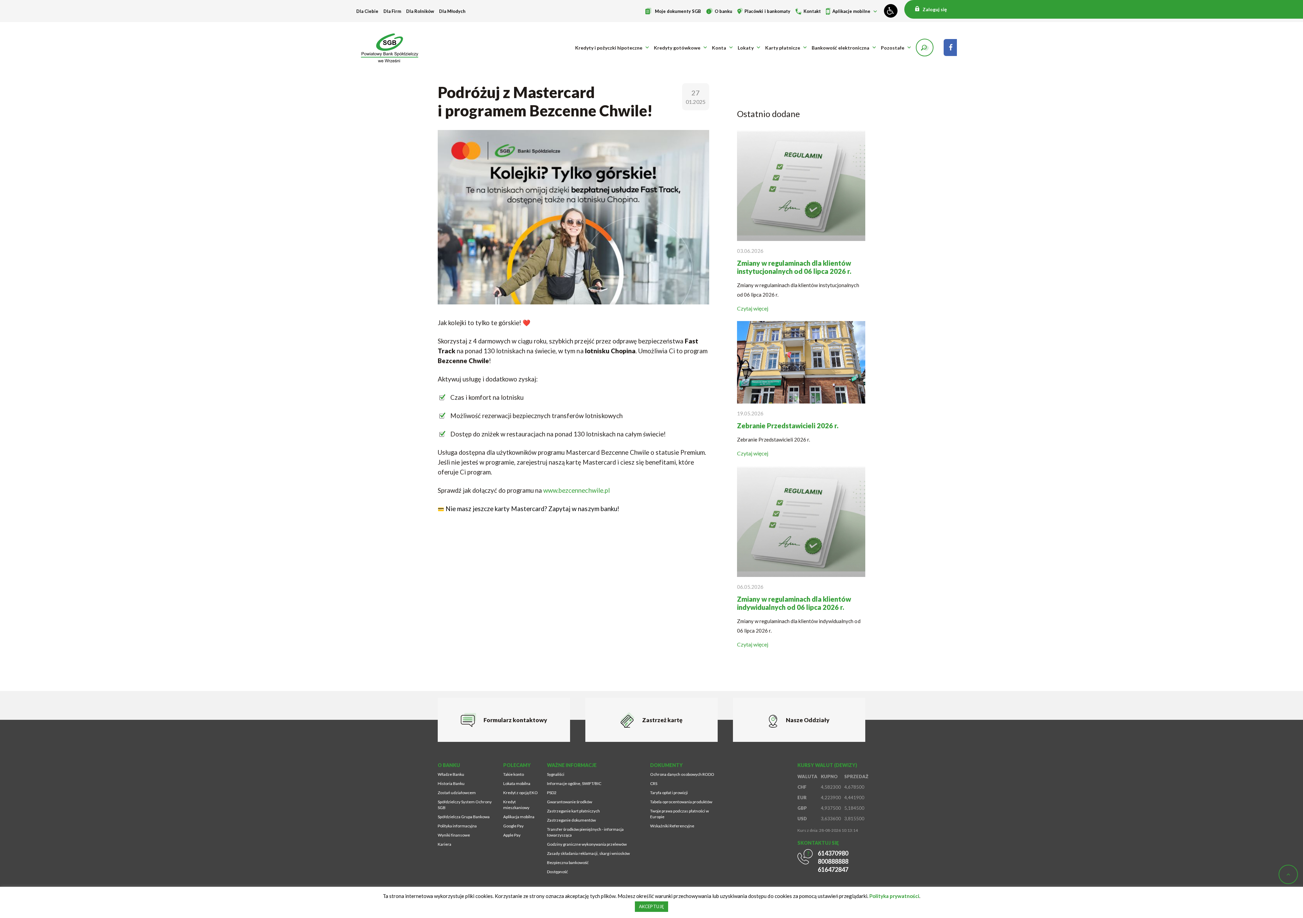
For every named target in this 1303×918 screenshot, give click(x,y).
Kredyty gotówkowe (677, 48)
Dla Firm (392, 11)
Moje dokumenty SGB (678, 11)
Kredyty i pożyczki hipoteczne (608, 48)
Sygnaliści (555, 774)
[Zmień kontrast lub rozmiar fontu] (891, 11)
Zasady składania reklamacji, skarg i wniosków (588, 853)
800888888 (833, 861)
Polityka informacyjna (457, 825)
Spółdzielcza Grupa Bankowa (464, 816)
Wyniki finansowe (454, 835)
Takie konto (513, 774)
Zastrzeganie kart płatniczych (573, 810)
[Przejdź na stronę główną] (392, 47)
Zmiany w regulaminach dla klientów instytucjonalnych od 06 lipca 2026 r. (794, 267)
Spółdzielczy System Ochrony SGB (465, 804)
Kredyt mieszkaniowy (516, 804)
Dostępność (557, 871)
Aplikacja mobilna (518, 816)
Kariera (444, 844)
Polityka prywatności (894, 896)
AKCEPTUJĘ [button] (651, 906)
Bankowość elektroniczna (840, 48)
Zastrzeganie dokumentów (571, 820)
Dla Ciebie (367, 11)
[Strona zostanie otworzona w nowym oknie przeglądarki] (950, 47)
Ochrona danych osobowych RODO (682, 774)
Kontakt (812, 11)
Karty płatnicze (782, 48)
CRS (653, 783)
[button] (924, 47)
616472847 (833, 869)
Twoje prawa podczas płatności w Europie (679, 813)
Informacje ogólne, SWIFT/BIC (574, 783)
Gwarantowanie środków (569, 801)
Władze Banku (451, 774)
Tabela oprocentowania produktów (681, 801)
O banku (723, 11)
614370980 (833, 853)
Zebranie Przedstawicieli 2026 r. (787, 425)
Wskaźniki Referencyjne (672, 825)
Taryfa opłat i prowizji (669, 792)
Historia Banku (451, 783)
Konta (719, 48)
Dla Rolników (420, 11)
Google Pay (513, 825)
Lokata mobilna (516, 783)
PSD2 (551, 792)
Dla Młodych (452, 11)
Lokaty (745, 48)
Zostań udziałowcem (457, 792)
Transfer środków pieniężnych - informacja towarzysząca (585, 832)
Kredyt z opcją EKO (520, 792)
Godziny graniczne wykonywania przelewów (587, 844)
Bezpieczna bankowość (568, 862)
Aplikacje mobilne (851, 11)
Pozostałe (892, 48)
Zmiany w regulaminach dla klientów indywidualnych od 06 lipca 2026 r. (794, 603)
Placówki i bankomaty (767, 11)
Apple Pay (512, 835)
